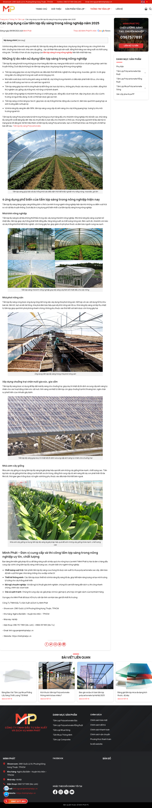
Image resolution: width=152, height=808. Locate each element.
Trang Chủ (41, 9)
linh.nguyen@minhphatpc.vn (25, 788)
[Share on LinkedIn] (64, 644)
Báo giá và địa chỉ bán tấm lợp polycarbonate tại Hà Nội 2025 (92, 694)
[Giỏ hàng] (146, 9)
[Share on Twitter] (51, 644)
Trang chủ (4, 19)
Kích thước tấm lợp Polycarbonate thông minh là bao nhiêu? (54, 694)
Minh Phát (27, 30)
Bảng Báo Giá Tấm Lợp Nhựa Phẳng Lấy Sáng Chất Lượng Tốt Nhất (17, 694)
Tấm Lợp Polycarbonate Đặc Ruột (128, 73)
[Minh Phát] (9, 9)
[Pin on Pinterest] (60, 644)
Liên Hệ (119, 9)
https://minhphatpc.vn (26, 793)
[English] (143, 2)
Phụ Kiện (120, 66)
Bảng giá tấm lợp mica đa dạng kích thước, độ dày (132, 694)
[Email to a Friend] (55, 644)
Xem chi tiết (6, 699)
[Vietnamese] (147, 2)
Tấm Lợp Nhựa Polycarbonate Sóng (129, 88)
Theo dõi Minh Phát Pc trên (85, 30)
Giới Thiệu (56, 9)
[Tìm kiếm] (150, 8)
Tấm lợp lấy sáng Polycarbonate (27, 126)
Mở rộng (21, 40)
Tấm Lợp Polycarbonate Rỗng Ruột (129, 80)
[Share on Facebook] (47, 644)
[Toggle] (145, 72)
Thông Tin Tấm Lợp (100, 9)
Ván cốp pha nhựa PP (125, 94)
